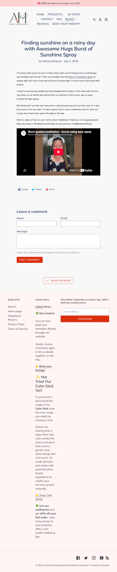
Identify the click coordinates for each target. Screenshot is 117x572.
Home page (15, 311)
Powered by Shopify (99, 565)
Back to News (61, 280)
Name (20, 218)
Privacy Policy (16, 324)
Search (12, 306)
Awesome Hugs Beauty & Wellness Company (66, 565)
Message (22, 231)
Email (64, 218)
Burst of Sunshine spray (80, 77)
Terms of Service (18, 328)
